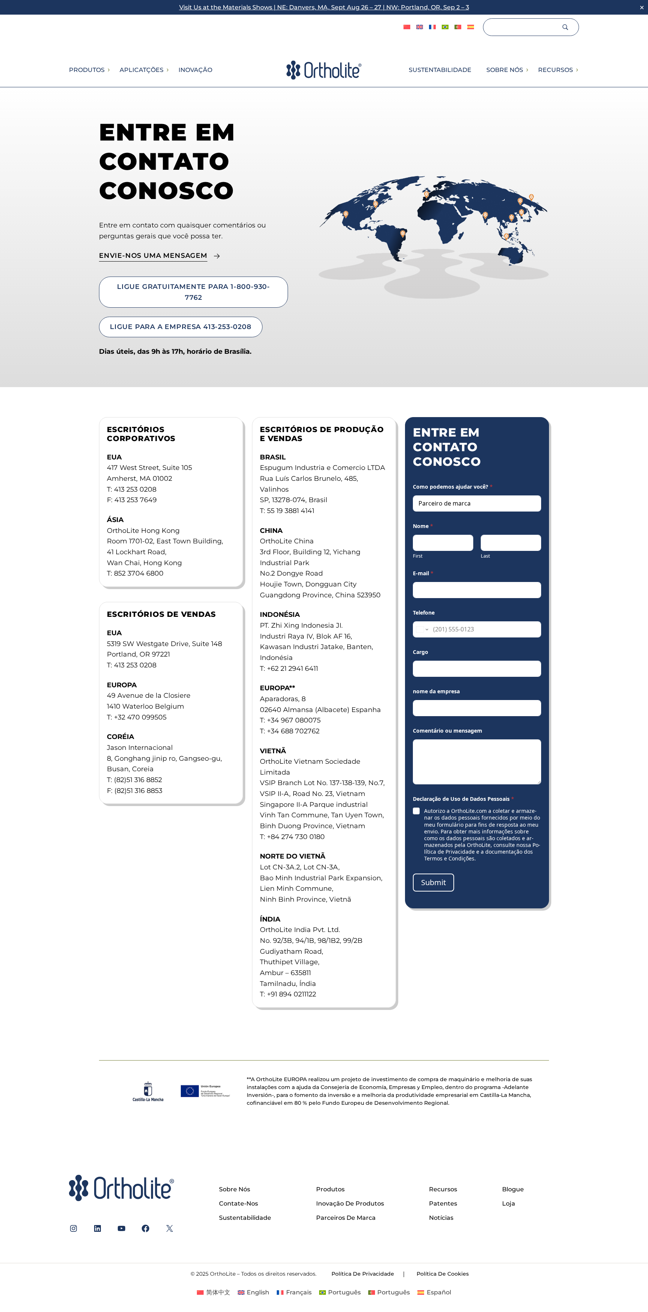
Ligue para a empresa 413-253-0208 (181, 327)
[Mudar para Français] (432, 27)
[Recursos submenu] (577, 70)
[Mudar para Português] (457, 27)
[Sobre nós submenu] (527, 70)
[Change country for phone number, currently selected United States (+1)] (421, 629)
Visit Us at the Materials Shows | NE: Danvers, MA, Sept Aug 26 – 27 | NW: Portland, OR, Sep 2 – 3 (324, 7)
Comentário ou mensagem (447, 730)
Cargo (420, 652)
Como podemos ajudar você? (453, 486)
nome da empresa (436, 691)
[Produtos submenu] (108, 70)
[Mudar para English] (419, 27)
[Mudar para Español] (470, 27)
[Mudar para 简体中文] (407, 27)
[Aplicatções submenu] (167, 70)
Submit (433, 882)
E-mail (423, 573)
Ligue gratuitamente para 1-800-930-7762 (193, 292)
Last (485, 556)
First (418, 556)
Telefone (424, 612)
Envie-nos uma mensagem (153, 255)
